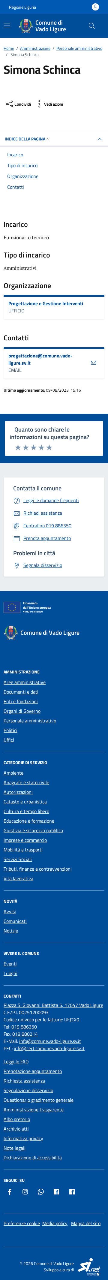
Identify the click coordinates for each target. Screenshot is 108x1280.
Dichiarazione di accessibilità (33, 1157)
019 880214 (25, 1034)
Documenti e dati (21, 691)
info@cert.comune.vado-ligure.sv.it (49, 1048)
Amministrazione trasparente (34, 1109)
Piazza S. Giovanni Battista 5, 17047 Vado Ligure (53, 1005)
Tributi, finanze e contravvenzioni (38, 868)
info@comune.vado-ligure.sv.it (50, 1041)
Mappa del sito (85, 1223)
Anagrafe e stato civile (26, 782)
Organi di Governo (22, 711)
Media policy (55, 1223)
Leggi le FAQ (16, 1061)
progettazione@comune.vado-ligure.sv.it (40, 359)
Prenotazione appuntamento (33, 1071)
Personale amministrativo (30, 720)
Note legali (15, 1148)
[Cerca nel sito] (92, 26)
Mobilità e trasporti (23, 849)
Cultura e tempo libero (26, 811)
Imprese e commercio (25, 840)
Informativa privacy (23, 1138)
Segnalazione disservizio (28, 1090)
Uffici (9, 739)
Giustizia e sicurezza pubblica (33, 830)
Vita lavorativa (18, 878)
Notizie (11, 930)
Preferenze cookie (22, 1223)
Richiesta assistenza (24, 1080)
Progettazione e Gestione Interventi (45, 303)
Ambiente (13, 772)
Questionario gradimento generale (39, 1100)
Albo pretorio (17, 1119)
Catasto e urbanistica (25, 801)
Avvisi (10, 911)
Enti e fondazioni (21, 701)
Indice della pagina (25, 139)
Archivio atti (16, 1128)
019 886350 (24, 1026)
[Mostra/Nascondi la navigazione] (7, 25)
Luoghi (10, 973)
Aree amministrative (25, 682)
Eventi (10, 963)
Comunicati (15, 921)
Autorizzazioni (18, 792)
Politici (10, 730)
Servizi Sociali (18, 859)
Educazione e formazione (29, 820)
